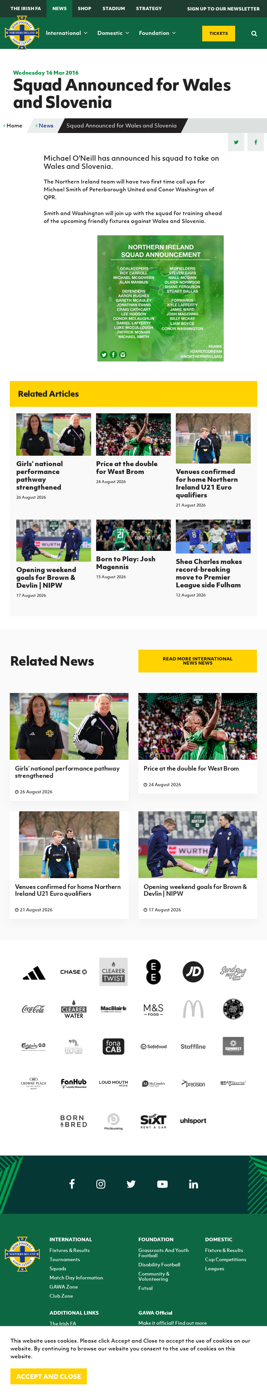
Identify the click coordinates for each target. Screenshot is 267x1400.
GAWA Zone (63, 1286)
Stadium (114, 8)
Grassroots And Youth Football (163, 1253)
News (59, 8)
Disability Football (159, 1264)
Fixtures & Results (69, 1250)
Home (13, 125)
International (64, 33)
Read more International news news (197, 661)
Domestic (110, 33)
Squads (57, 1268)
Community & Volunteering (153, 1276)
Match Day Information (76, 1277)
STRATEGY (149, 8)
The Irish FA (25, 8)
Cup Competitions (225, 1259)
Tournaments (64, 1259)
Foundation (155, 33)
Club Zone (61, 1295)
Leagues (214, 1268)
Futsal (145, 1288)
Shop (84, 8)
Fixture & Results (224, 1250)
